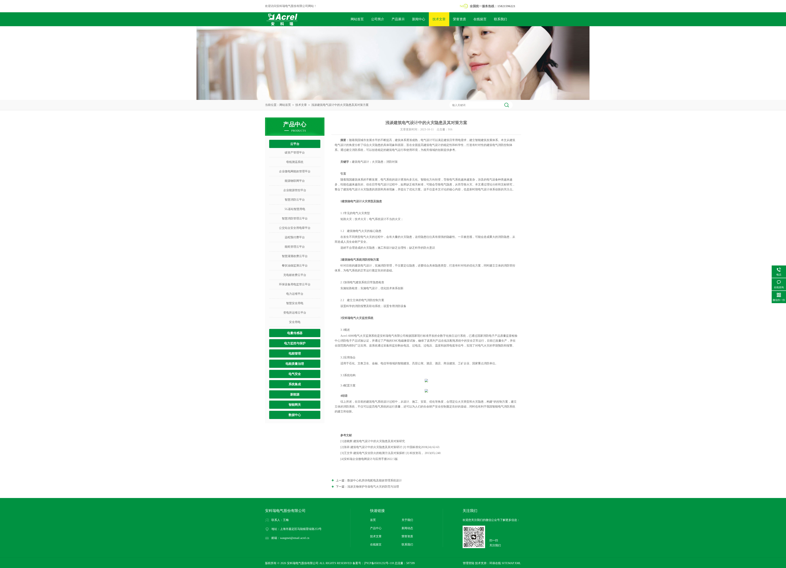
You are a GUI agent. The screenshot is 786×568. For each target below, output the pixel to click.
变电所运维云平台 (294, 312)
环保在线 (495, 563)
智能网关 (295, 404)
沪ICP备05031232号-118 (379, 563)
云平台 (294, 144)
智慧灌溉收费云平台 (295, 256)
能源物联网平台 (295, 180)
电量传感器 (295, 333)
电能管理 (295, 353)
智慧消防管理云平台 (295, 218)
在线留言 (480, 19)
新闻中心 (418, 19)
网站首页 (357, 19)
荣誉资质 (459, 19)
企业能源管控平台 (294, 190)
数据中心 (295, 415)
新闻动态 (407, 528)
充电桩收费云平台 (294, 275)
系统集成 (295, 384)
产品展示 (398, 19)
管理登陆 (468, 563)
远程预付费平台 (295, 237)
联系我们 (500, 19)
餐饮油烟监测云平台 (295, 265)
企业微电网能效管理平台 (295, 171)
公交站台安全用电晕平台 (295, 227)
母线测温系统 (294, 162)
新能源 (294, 394)
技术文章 (439, 19)
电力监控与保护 (295, 343)
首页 (373, 520)
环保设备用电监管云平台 (295, 284)
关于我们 (407, 520)
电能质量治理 (295, 363)
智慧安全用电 (294, 303)
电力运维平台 (294, 293)
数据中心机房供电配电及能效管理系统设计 (374, 480)
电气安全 (295, 374)
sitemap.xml (511, 563)
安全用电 (294, 322)
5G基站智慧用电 (295, 209)
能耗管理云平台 (295, 246)
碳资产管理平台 (295, 152)
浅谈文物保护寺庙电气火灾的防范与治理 (373, 486)
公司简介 (377, 19)
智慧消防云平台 (295, 199)
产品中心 (376, 528)
